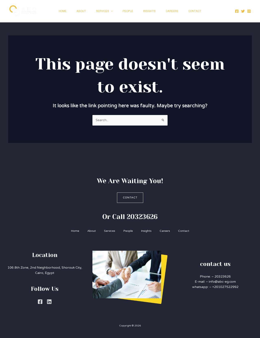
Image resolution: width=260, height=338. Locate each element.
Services (102, 11)
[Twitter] (243, 11)
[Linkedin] (49, 301)
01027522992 (227, 287)
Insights (149, 11)
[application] (111, 11)
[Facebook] (237, 11)
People (128, 11)
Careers (172, 11)
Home (62, 11)
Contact (194, 11)
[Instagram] (249, 11)
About (81, 11)
